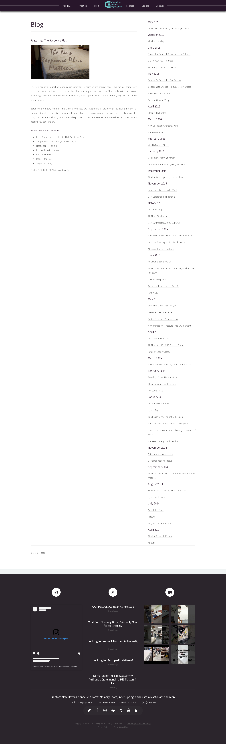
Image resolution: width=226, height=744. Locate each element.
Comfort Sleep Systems (41, 666)
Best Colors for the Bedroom (162, 196)
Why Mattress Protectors (159, 523)
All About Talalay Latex (159, 216)
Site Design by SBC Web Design (139, 723)
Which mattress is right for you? (163, 305)
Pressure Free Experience (160, 312)
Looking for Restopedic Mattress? (113, 660)
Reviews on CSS (155, 390)
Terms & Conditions (121, 727)
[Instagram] (105, 710)
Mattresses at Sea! (156, 132)
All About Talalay (156, 41)
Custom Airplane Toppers (160, 100)
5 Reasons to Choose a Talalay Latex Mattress (169, 86)
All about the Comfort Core (161, 248)
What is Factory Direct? (158, 145)
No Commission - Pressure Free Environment (169, 325)
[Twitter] (89, 710)
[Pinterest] (113, 710)
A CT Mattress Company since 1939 (113, 607)
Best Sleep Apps (155, 209)
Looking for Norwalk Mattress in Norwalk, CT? (113, 643)
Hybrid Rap (153, 410)
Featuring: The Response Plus (162, 67)
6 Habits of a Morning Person (161, 157)
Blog (37, 24)
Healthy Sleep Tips (157, 279)
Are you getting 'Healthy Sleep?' (163, 286)
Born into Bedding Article (160, 460)
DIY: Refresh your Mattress (160, 60)
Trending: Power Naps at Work (162, 377)
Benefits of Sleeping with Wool (162, 189)
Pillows (151, 516)
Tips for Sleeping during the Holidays (165, 177)
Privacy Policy (103, 727)
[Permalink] (68, 169)
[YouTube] (129, 710)
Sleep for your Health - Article (162, 383)
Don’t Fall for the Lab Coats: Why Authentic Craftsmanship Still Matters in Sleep (113, 679)
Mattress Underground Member (163, 441)
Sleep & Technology (157, 112)
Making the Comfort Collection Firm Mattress (169, 53)
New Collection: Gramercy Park (163, 125)
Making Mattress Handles (160, 93)
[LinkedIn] (137, 710)
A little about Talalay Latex (160, 453)
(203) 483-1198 (149, 702)
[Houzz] (121, 710)
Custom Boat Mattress (158, 403)
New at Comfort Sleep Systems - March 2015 (169, 364)
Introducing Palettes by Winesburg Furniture (169, 28)
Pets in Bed (153, 292)
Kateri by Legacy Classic (159, 351)
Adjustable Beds (155, 509)
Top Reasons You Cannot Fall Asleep (165, 416)
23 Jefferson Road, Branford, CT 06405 (117, 702)
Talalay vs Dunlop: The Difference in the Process (171, 235)
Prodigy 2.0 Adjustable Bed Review (164, 80)
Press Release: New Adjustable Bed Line (167, 490)
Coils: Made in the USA (158, 338)
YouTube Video (169, 423)
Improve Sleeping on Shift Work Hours (166, 242)
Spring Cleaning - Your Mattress (163, 318)
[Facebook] (97, 710)
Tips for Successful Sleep (160, 536)
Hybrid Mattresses (156, 497)
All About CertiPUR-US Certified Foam (166, 345)
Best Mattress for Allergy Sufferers (164, 222)
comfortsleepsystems (61, 666)
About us (152, 542)
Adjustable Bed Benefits (159, 261)
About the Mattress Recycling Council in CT (168, 164)
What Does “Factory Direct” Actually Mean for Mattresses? (112, 624)
